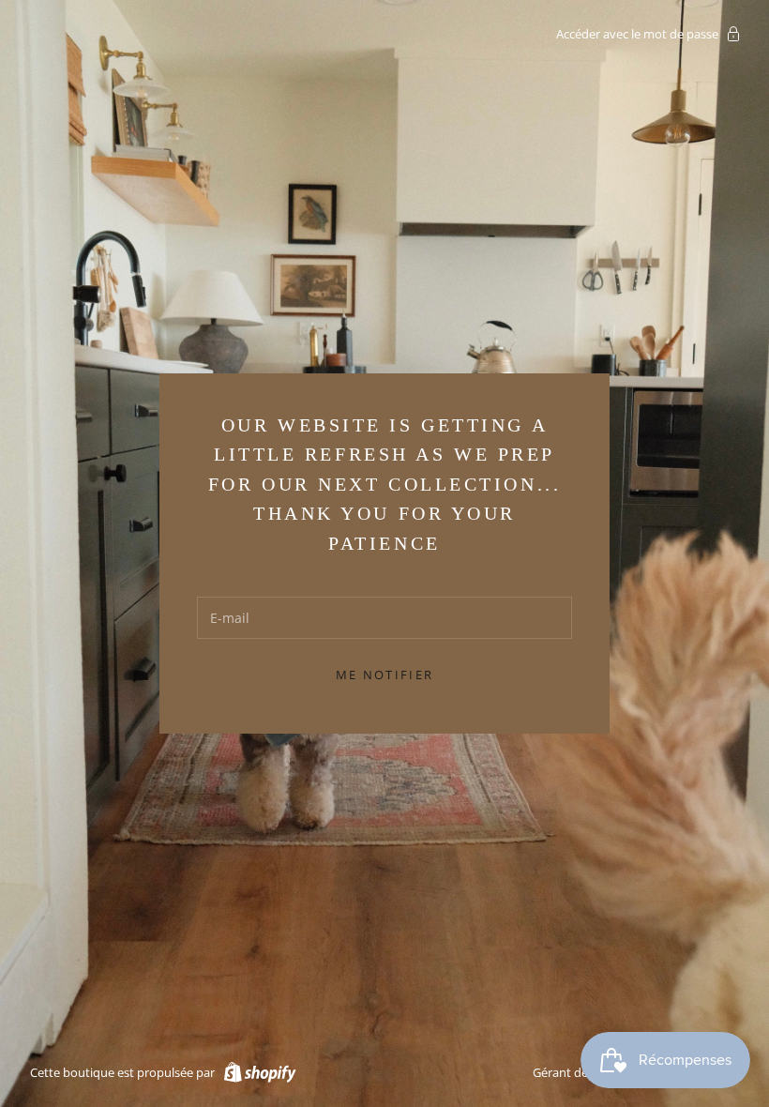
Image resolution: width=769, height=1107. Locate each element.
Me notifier (385, 674)
